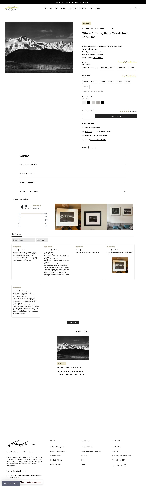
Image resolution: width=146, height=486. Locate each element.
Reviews (84, 455)
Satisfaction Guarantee (98, 139)
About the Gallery (13, 452)
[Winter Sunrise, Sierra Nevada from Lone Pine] (73, 348)
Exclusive (88, 131)
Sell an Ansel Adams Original (91, 451)
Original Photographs (57, 447)
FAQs (83, 460)
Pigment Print (96, 127)
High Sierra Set (98, 57)
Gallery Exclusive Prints (58, 451)
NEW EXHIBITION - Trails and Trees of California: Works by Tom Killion (73, 2)
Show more (73, 322)
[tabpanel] (73, 282)
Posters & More (55, 455)
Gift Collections (55, 464)
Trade (83, 464)
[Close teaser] (21, 482)
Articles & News (86, 447)
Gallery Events (28, 452)
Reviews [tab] (17, 234)
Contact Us (116, 447)
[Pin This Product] (95, 147)
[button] (90, 8)
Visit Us (115, 451)
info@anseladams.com (123, 455)
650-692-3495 (120, 460)
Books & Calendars (56, 460)
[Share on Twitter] (91, 147)
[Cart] (140, 8)
